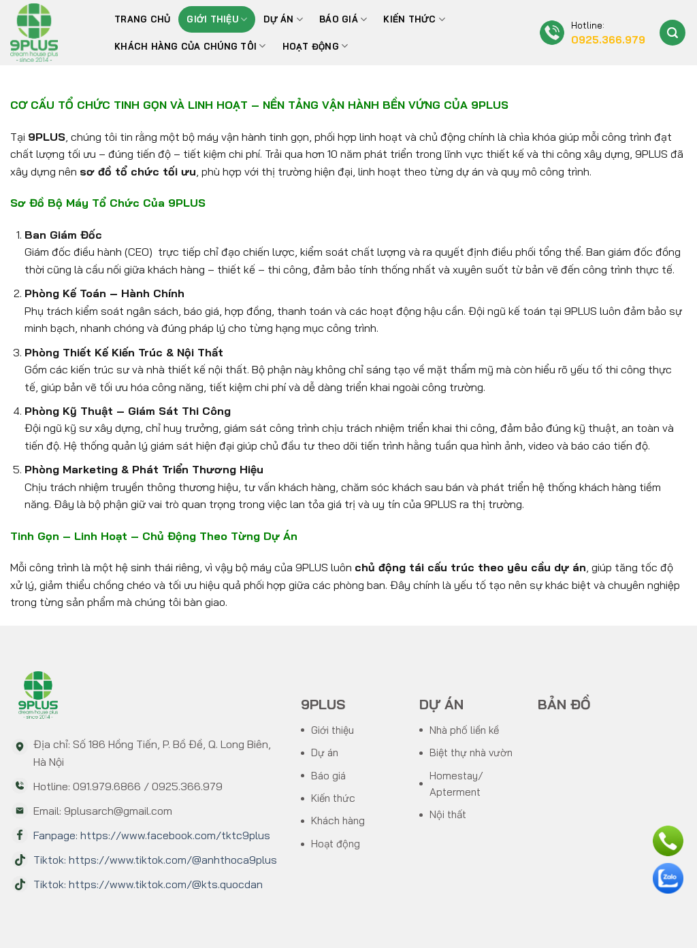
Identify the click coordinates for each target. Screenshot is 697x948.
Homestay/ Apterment (456, 783)
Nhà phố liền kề (464, 730)
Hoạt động (310, 46)
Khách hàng (338, 820)
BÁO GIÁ (338, 19)
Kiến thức (409, 19)
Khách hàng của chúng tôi (185, 46)
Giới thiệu (212, 19)
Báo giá (328, 775)
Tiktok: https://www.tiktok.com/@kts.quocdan (148, 884)
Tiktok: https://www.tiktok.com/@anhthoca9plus (155, 859)
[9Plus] (48, 32)
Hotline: (608, 33)
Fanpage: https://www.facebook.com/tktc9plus (151, 835)
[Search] (672, 33)
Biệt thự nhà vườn (471, 752)
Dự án (278, 19)
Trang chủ (142, 19)
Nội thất (447, 814)
